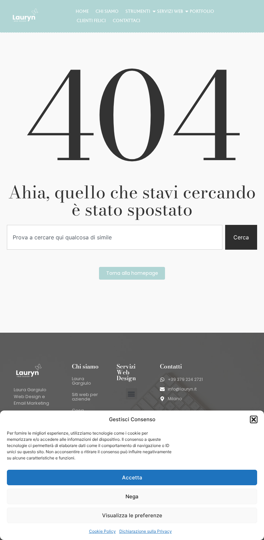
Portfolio (202, 11)
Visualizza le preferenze (132, 515)
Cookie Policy (102, 531)
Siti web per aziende (85, 396)
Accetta (132, 477)
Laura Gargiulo (81, 380)
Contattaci (126, 20)
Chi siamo (107, 11)
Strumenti (137, 11)
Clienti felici (91, 20)
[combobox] (114, 237)
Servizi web (170, 11)
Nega (132, 496)
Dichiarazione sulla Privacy (145, 531)
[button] (253, 419)
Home (82, 11)
